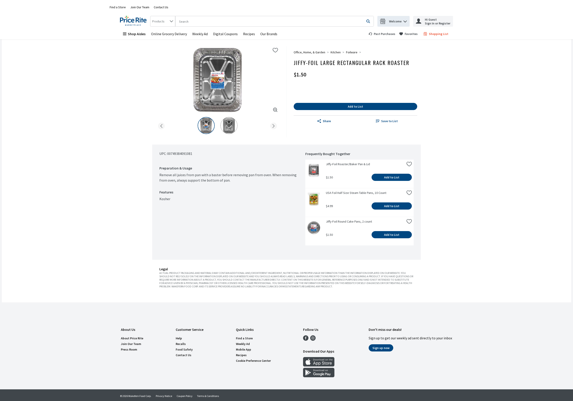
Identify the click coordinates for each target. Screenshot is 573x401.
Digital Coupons (225, 34)
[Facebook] (305, 339)
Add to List (355, 106)
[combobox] (162, 21)
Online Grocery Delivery (169, 34)
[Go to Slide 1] (206, 125)
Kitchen (336, 52)
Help (179, 338)
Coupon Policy (184, 396)
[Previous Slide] (161, 125)
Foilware (351, 52)
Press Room (129, 349)
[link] (381, 34)
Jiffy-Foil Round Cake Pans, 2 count (349, 221)
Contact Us (161, 7)
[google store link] (318, 376)
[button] (405, 20)
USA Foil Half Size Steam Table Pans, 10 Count (356, 193)
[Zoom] (275, 109)
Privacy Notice (164, 396)
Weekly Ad (200, 34)
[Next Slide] (273, 125)
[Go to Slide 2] (229, 125)
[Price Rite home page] (134, 21)
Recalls (181, 344)
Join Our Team (139, 7)
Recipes (249, 34)
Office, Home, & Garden (309, 52)
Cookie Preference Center (253, 361)
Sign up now (380, 348)
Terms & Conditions (208, 396)
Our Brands (268, 34)
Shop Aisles (136, 34)
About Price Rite (132, 338)
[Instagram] (313, 339)
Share (327, 121)
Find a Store (118, 7)
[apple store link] (318, 365)
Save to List (389, 121)
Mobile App (243, 349)
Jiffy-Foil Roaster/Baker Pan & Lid (348, 164)
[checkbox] (275, 50)
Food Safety (184, 349)
